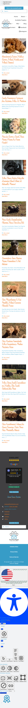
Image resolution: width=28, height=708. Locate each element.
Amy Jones (6, 72)
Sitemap (16, 563)
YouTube (6, 516)
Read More (4, 74)
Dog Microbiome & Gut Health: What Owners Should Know (11, 302)
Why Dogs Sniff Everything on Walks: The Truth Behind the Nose (14, 385)
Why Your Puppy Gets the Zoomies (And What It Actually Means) (13, 180)
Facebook (6, 511)
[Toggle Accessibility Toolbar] (0, 567)
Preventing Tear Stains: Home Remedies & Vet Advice (12, 260)
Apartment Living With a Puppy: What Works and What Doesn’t (13, 59)
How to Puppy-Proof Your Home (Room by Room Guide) (13, 139)
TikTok (6, 519)
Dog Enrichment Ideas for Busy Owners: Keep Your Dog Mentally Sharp (13, 426)
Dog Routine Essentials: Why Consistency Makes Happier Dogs (12, 343)
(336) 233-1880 (13, 506)
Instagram (6, 514)
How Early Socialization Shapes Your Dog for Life (13, 221)
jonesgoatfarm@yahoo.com (11, 504)
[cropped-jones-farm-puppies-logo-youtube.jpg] (14, 530)
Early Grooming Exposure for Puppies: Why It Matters (14, 99)
